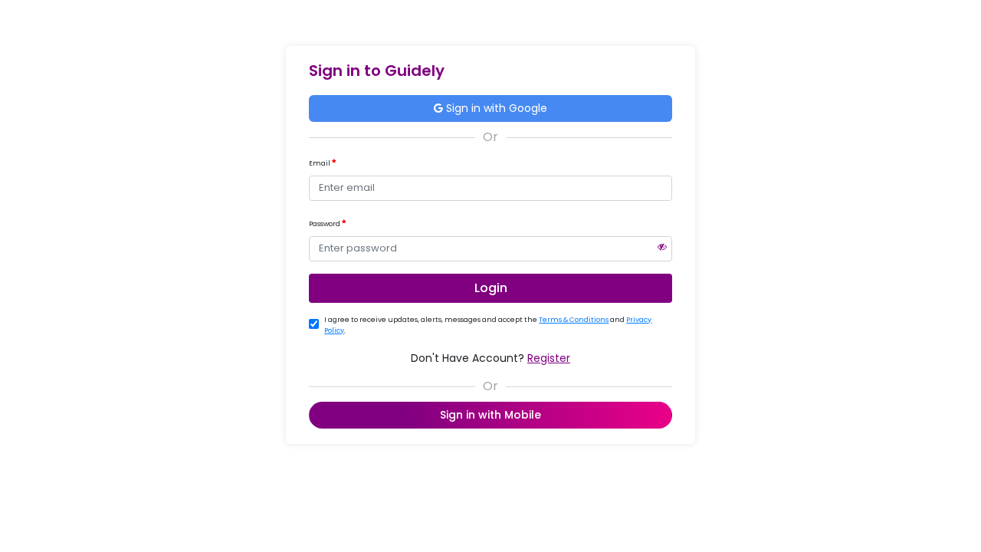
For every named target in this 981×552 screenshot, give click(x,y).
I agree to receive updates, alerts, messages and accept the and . (487, 325)
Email (320, 163)
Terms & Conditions (574, 319)
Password (325, 223)
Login (490, 288)
